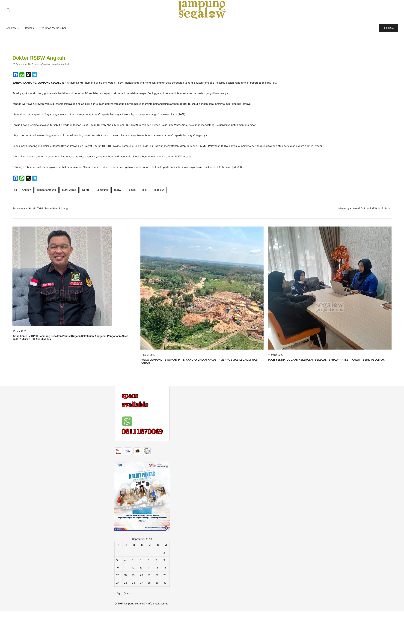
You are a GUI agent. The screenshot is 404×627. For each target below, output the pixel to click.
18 (125, 616)
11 (125, 609)
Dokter (86, 189)
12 (133, 609)
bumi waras (69, 189)
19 (133, 616)
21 (149, 616)
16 (164, 609)
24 (117, 624)
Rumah (132, 189)
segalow (11, 27)
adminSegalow (42, 64)
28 (149, 624)
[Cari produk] (8, 10)
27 (141, 624)
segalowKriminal (60, 64)
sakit (145, 189)
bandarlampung (46, 189)
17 (117, 616)
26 (133, 624)
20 (141, 616)
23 (164, 616)
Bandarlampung (134, 82)
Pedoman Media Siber (53, 27)
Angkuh (26, 189)
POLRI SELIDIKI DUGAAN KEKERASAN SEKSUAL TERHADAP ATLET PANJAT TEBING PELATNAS (326, 359)
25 (125, 624)
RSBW (117, 189)
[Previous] (121, 434)
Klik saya (388, 28)
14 (149, 609)
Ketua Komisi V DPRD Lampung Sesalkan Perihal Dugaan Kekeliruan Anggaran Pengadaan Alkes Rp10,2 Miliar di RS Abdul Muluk (70, 337)
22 (157, 616)
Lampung (102, 189)
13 (141, 609)
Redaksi (29, 27)
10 (117, 609)
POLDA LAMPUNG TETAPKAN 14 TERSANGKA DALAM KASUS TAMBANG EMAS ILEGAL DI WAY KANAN (198, 361)
